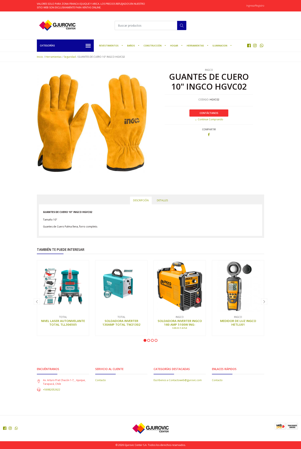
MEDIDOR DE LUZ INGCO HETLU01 (238, 322)
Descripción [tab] (141, 200)
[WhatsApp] (261, 45)
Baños (131, 45)
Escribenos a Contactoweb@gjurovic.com (178, 380)
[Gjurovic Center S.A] (57, 25)
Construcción (153, 45)
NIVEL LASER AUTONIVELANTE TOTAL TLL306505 (63, 322)
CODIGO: (203, 99)
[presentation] (37, 301)
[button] (145, 340)
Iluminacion (220, 45)
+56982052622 (51, 389)
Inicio (40, 57)
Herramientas (195, 45)
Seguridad (70, 57)
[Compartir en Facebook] (209, 134)
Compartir (209, 129)
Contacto (100, 380)
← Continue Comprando (209, 119)
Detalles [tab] (162, 200)
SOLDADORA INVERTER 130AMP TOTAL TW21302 (121, 322)
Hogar (174, 45)
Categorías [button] (47, 45)
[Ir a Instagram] (255, 45)
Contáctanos (209, 113)
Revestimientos (109, 45)
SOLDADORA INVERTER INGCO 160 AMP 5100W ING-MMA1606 (180, 324)
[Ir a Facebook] (249, 45)
